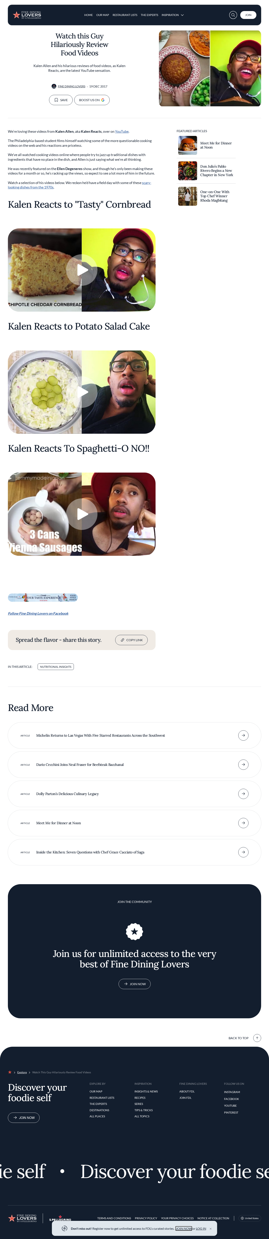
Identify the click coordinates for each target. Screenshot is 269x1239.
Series (138, 1103)
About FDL (187, 1091)
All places (97, 1116)
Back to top (239, 1038)
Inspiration (170, 15)
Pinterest (231, 1112)
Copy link (134, 640)
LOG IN (201, 1228)
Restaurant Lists (125, 15)
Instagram (232, 1091)
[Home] (27, 13)
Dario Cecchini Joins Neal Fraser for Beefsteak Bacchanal (80, 764)
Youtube (230, 1105)
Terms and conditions (114, 1218)
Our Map (102, 15)
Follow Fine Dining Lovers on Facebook (38, 613)
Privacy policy (146, 1218)
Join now (27, 1117)
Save (64, 100)
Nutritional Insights (55, 666)
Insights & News (146, 1091)
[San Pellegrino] (60, 1220)
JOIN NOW (184, 1228)
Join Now (138, 984)
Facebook (231, 1098)
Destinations (99, 1110)
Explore (22, 1072)
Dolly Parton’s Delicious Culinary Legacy (67, 793)
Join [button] (248, 15)
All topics (141, 1116)
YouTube (122, 131)
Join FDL (185, 1097)
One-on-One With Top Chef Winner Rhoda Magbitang (214, 196)
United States (252, 1218)
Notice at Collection (213, 1218)
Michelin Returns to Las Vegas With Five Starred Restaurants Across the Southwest (100, 735)
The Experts (149, 15)
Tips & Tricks (143, 1110)
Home (88, 15)
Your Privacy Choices (177, 1218)
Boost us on (89, 100)
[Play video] (81, 270)
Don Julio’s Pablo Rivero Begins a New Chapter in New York (216, 170)
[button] (233, 15)
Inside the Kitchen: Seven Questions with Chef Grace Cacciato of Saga (90, 852)
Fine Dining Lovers (71, 86)
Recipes (139, 1097)
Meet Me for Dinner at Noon (216, 145)
